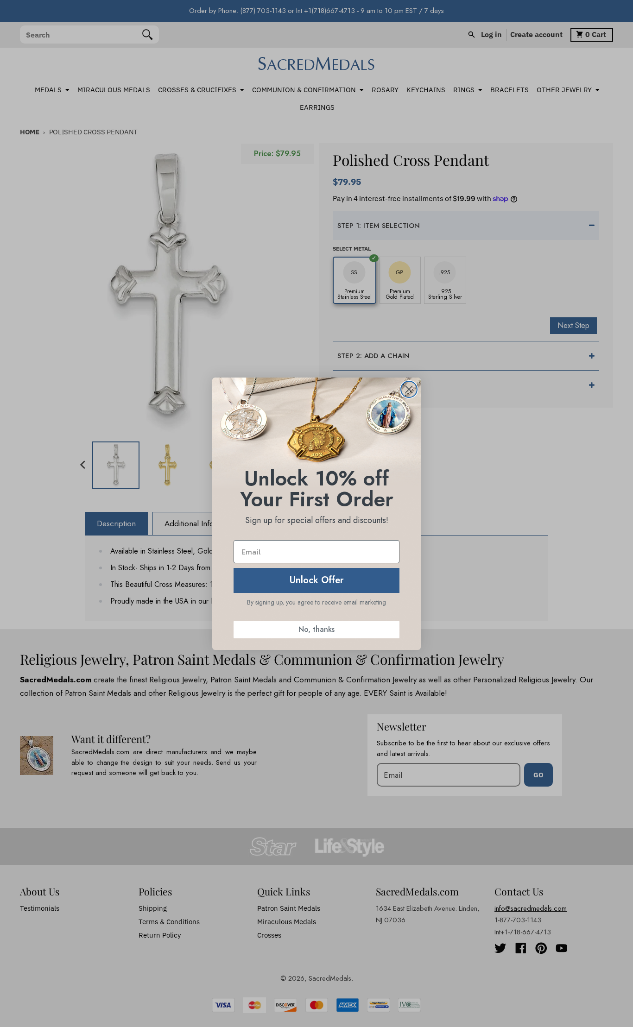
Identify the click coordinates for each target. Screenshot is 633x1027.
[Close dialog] (409, 389)
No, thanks (316, 629)
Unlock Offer (317, 580)
